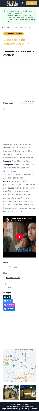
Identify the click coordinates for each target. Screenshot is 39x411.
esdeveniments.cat (13, 15)
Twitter (15, 409)
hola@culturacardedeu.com (23, 407)
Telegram (24, 409)
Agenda (7, 27)
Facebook (33, 409)
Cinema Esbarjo (13, 277)
